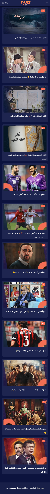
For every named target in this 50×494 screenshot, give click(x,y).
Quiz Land (40, 488)
